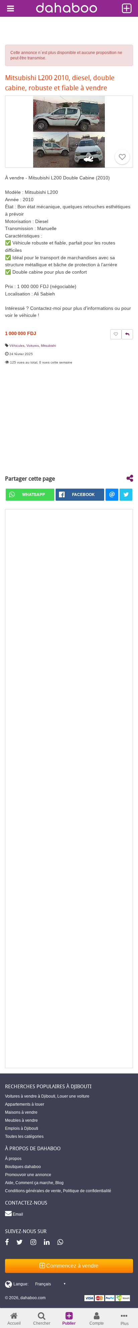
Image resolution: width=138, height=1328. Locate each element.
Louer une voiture (73, 1096)
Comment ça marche (34, 1182)
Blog (59, 1182)
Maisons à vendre (21, 1112)
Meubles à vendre (21, 1120)
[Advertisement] (69, 788)
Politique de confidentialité (87, 1190)
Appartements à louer (24, 1104)
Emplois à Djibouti (21, 1128)
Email (17, 1214)
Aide (9, 1182)
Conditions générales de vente (33, 1190)
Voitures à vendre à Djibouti (30, 1096)
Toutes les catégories (24, 1136)
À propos (13, 1158)
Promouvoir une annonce (28, 1174)
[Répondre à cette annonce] (127, 334)
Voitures (32, 345)
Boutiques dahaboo (23, 1166)
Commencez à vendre (71, 1266)
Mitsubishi (48, 345)
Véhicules (16, 345)
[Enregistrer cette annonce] (122, 157)
